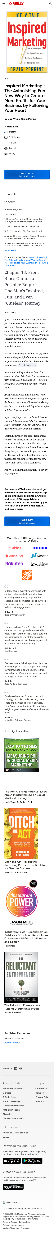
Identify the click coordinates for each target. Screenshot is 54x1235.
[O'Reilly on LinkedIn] (15, 1068)
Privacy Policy (42, 1097)
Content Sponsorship (13, 1118)
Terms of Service (10, 1222)
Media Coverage (11, 1101)
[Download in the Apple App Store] (12, 1163)
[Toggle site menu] (3, 3)
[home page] (16, 3)
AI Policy (39, 1101)
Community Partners (13, 1105)
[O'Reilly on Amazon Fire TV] (13, 1189)
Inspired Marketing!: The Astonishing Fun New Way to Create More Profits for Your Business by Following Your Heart (26, 261)
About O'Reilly (11, 1083)
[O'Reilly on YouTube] (20, 1068)
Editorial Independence (13, 1225)
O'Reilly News (9, 1097)
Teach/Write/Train (12, 1088)
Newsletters (41, 1092)
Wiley (12, 153)
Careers (7, 1092)
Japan (6, 1137)
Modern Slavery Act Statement (16, 1228)
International (11, 1127)
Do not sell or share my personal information (22, 1208)
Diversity (7, 1114)
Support (40, 1083)
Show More (10, 250)
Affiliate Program (11, 1109)
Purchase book (12, 1042)
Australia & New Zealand (15, 1132)
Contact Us (41, 1088)
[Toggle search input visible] (50, 3)
